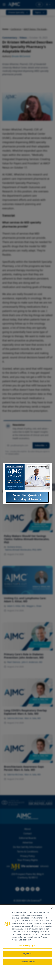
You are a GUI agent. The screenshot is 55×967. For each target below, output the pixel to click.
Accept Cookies (27, 961)
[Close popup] (47, 467)
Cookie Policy (25, 940)
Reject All (27, 953)
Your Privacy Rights (27, 945)
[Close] (52, 908)
